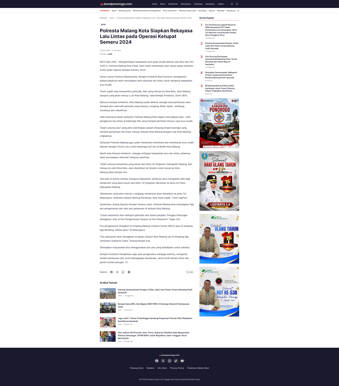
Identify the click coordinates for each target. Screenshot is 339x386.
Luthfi (109, 54)
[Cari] (237, 4)
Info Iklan (162, 368)
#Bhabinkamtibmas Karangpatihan (147, 11)
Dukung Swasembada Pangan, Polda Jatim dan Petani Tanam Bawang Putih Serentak (221, 45)
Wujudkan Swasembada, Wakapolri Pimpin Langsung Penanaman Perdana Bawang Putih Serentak (221, 75)
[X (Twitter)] (163, 360)
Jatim (112, 18)
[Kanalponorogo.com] (116, 4)
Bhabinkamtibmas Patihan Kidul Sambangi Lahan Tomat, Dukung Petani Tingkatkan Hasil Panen (220, 88)
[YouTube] (182, 360)
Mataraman (186, 4)
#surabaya (202, 11)
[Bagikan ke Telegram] (129, 272)
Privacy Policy (177, 368)
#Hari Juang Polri (170, 11)
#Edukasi (220, 11)
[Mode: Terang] (232, 4)
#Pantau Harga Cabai (187, 11)
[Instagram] (169, 360)
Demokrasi (173, 4)
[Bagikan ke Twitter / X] (117, 272)
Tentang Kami (136, 368)
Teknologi (198, 4)
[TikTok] (175, 360)
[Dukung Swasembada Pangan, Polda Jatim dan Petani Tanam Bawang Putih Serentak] (108, 293)
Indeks (221, 4)
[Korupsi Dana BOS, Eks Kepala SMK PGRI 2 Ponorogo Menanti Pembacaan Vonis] (108, 308)
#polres (212, 11)
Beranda (103, 18)
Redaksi (150, 368)
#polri (114, 11)
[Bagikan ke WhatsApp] (123, 272)
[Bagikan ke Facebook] (111, 272)
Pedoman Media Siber (198, 368)
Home (154, 4)
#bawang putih (125, 11)
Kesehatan (210, 4)
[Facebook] (156, 360)
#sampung (231, 11)
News (162, 4)
